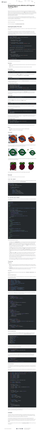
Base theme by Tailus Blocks (27, 428)
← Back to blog (10, 8)
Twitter (9, 421)
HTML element (23, 181)
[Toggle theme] (34, 2)
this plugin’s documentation (27, 333)
